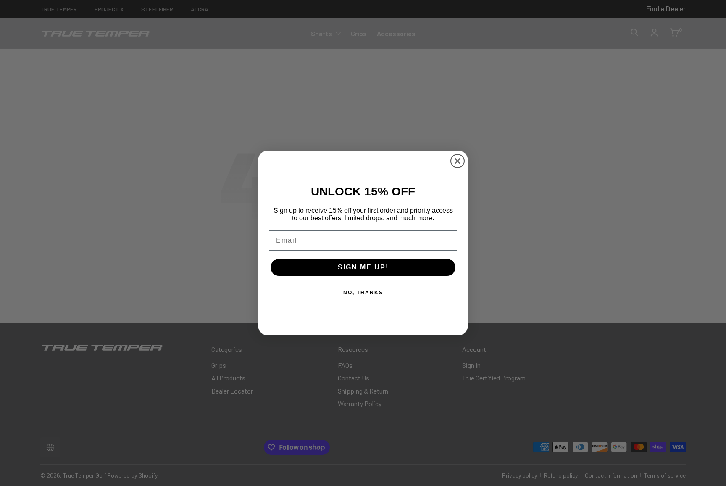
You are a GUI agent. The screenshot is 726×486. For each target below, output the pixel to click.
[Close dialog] (457, 161)
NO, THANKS (363, 293)
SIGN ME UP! (363, 267)
